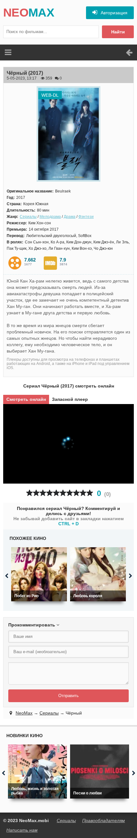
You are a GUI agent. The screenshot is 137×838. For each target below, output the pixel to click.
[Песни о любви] (99, 771)
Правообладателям (103, 820)
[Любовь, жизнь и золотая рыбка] (37, 771)
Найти (118, 31)
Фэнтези (86, 216)
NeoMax (24, 713)
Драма (70, 216)
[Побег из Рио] (39, 574)
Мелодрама (50, 216)
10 (89, 493)
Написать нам (22, 830)
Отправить (68, 695)
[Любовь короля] (98, 574)
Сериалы (28, 216)
